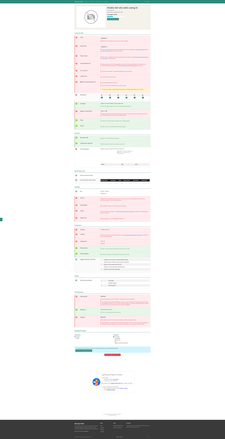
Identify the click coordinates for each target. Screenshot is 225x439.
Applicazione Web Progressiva (121, 343)
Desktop (78, 336)
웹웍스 (122, 436)
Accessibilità (117, 338)
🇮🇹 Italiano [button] (146, 1)
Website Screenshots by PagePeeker (82, 431)
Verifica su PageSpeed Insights (84, 350)
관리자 (149, 436)
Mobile (77, 338)
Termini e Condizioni (117, 427)
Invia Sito (102, 429)
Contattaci (106, 1)
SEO (115, 341)
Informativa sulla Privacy (118, 425)
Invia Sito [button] (99, 1)
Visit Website (111, 10)
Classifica (93, 1)
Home (87, 1)
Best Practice (117, 340)
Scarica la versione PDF (113, 19)
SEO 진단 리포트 (79, 1)
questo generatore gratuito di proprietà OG (128, 65)
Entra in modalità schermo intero (112, 354)
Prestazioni (117, 336)
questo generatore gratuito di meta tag (125, 211)
